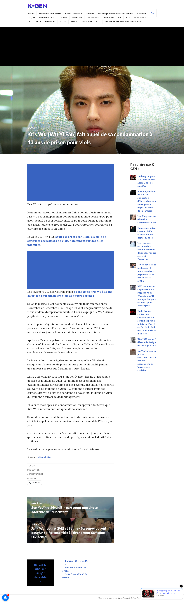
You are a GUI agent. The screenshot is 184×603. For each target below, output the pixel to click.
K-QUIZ (31, 17)
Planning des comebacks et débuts (115, 13)
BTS (128, 17)
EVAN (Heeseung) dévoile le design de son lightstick (146, 342)
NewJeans (109, 17)
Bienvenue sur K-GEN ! (50, 13)
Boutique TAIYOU (48, 17)
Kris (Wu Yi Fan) (36, 474)
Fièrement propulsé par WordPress (113, 598)
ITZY (38, 21)
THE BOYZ (77, 17)
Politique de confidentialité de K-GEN (123, 21)
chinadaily (44, 457)
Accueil (30, 13)
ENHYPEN (87, 21)
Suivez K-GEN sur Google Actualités (40, 573)
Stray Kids (50, 21)
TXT (29, 21)
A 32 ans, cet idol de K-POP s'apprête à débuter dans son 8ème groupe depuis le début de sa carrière (146, 201)
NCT (98, 21)
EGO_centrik (33, 470)
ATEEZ (63, 21)
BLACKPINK (140, 17)
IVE (119, 17)
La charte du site (73, 13)
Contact (90, 13)
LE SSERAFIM (93, 17)
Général (31, 128)
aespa (64, 17)
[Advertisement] (92, 46)
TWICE (74, 21)
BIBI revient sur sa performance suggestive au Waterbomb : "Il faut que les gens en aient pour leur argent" (146, 296)
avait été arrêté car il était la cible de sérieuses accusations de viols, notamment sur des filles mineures (66, 240)
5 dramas (141, 13)
